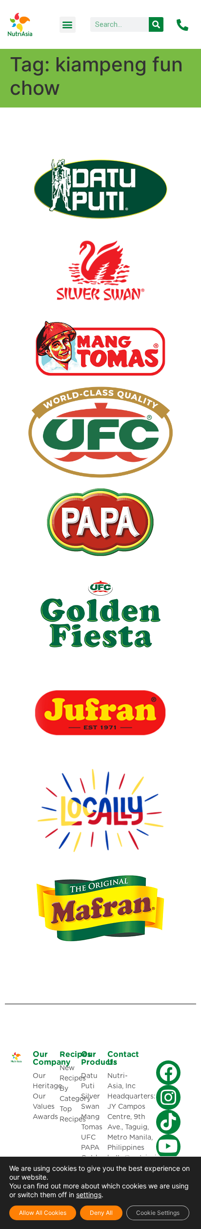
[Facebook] (168, 1072)
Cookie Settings (158, 1212)
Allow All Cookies (42, 1212)
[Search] (156, 24)
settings (88, 1194)
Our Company (51, 1058)
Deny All (101, 1212)
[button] (68, 25)
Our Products (99, 1058)
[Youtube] (168, 1146)
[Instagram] (168, 1097)
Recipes (75, 1054)
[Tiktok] (168, 1122)
